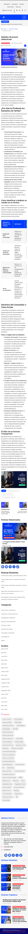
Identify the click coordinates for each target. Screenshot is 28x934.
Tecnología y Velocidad (7, 633)
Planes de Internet (7, 771)
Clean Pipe (15, 728)
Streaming (16, 790)
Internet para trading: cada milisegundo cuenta (11, 24)
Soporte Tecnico (6, 790)
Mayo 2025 (4, 705)
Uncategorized (5, 636)
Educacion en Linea (21, 745)
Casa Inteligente (21, 725)
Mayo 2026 (4, 660)
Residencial (7, 4)
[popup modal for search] (24, 17)
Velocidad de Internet (7, 797)
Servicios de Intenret (19, 787)
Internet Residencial (7, 764)
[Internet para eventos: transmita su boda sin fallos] (6, 877)
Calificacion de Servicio (8, 725)
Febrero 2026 (5, 671)
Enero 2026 (4, 675)
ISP (3, 767)
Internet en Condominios (8, 754)
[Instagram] (10, 566)
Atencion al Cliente (7, 722)
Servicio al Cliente (6, 787)
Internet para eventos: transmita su (19, 877)
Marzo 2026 (4, 668)
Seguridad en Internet (20, 784)
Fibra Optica (5, 748)
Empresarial (15, 4)
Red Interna (16, 780)
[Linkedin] (16, 10)
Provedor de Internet (19, 771)
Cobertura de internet (7, 735)
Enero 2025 (4, 709)
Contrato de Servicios (13, 490)
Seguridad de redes (7, 784)
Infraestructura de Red (17, 748)
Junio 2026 (4, 656)
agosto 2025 (4, 694)
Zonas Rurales (6, 800)
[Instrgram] (19, 10)
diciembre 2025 (5, 679)
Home (4, 29)
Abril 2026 (4, 664)
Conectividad (19, 738)
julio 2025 (3, 698)
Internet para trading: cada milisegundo (19, 868)
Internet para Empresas (8, 761)
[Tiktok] (22, 10)
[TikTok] (17, 566)
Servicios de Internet (8, 537)
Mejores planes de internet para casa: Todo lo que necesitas (19, 920)
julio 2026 (3, 652)
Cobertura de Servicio (7, 738)
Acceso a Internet (6, 719)
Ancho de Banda (18, 719)
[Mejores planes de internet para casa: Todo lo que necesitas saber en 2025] (6, 920)
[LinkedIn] (6, 566)
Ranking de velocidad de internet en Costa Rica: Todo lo (19, 909)
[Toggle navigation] (3, 17)
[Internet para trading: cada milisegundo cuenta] (6, 868)
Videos (3, 640)
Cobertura (18, 6)
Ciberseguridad (6, 728)
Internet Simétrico (19, 764)
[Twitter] (14, 12)
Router (23, 780)
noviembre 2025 (5, 683)
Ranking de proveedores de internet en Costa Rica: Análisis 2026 (14, 900)
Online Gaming (10, 767)
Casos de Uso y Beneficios (8, 610)
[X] (13, 566)
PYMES (20, 777)
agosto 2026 (4, 649)
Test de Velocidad (7, 793)
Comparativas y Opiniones (8, 618)
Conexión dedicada (7, 741)
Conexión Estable (19, 741)
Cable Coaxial (18, 722)
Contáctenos (10, 6)
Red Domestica (6, 780)
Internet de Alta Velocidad (8, 751)
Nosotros (21, 4)
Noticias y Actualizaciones (8, 621)
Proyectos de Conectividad (9, 777)
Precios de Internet (7, 494)
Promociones (22, 932)
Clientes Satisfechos (7, 732)
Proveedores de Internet (9, 497)
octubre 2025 (5, 686)
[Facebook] (2, 566)
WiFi (17, 797)
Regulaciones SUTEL (13, 932)
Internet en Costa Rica (8, 758)
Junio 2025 (4, 702)
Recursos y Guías (13, 29)
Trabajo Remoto (18, 793)
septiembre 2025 (6, 690)
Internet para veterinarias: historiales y (16, 887)
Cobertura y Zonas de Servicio (9, 614)
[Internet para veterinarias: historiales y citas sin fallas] (6, 887)
